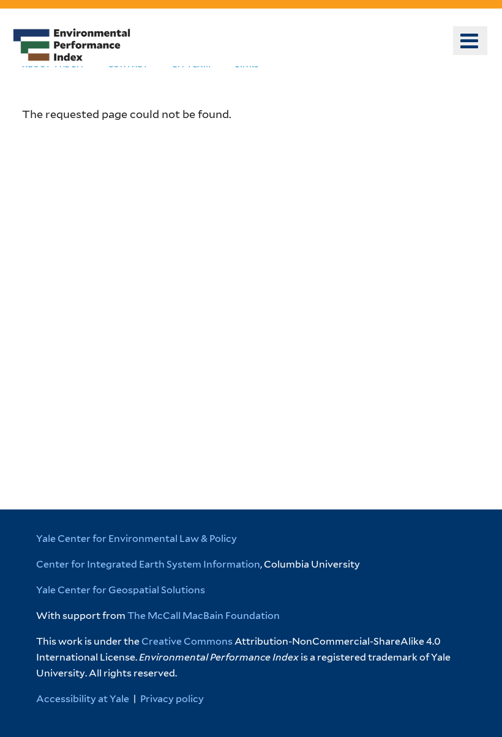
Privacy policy (172, 699)
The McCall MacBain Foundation (203, 615)
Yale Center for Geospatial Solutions (120, 590)
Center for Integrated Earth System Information (148, 564)
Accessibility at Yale (82, 699)
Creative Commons (187, 641)
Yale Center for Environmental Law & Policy (136, 538)
